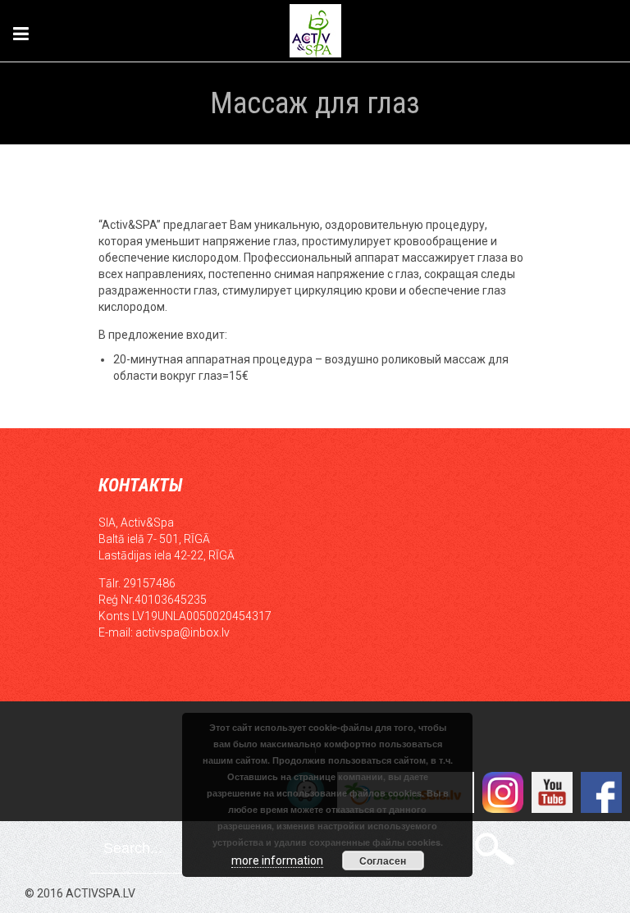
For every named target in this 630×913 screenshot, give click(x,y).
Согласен (382, 860)
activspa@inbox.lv (182, 632)
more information (277, 860)
